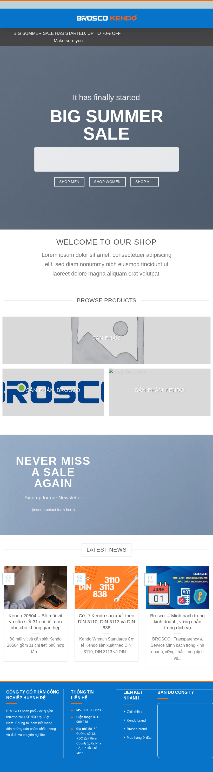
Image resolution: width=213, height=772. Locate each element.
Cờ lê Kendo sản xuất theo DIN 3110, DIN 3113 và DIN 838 (106, 622)
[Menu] (7, 18)
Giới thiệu (134, 712)
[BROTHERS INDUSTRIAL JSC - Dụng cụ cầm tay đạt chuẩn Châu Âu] (106, 18)
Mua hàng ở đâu (139, 738)
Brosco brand (137, 729)
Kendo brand (136, 720)
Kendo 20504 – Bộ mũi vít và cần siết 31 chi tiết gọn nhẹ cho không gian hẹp (35, 622)
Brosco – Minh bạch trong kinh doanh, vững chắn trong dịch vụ (177, 622)
